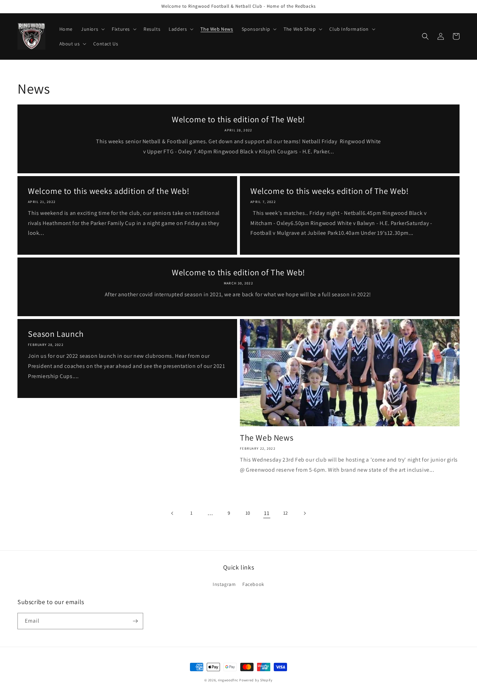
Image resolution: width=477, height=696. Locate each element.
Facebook (253, 584)
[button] (92, 29)
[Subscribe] (135, 621)
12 (285, 513)
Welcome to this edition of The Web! (238, 119)
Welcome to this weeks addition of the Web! (108, 191)
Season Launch (56, 333)
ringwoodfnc (228, 680)
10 (247, 513)
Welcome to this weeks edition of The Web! (329, 191)
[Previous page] (172, 513)
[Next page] (304, 513)
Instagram (224, 584)
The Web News (266, 437)
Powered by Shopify (256, 680)
